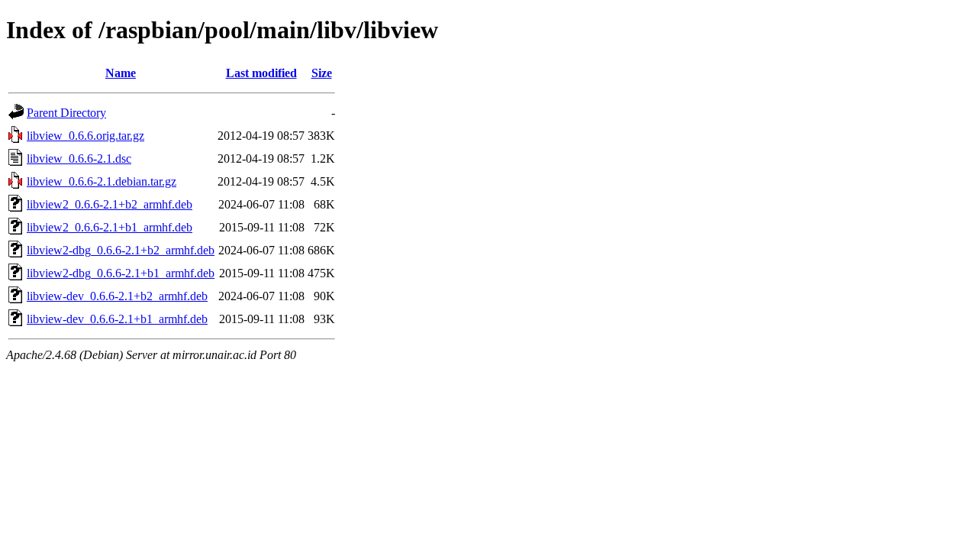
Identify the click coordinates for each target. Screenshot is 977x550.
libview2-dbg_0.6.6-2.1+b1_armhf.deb (120, 273)
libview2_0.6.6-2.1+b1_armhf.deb (109, 227)
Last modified (261, 72)
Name (120, 72)
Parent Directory (66, 112)
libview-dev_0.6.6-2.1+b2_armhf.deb (117, 296)
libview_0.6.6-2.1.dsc (79, 158)
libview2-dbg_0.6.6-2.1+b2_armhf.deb (120, 250)
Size (321, 72)
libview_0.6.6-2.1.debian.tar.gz (101, 181)
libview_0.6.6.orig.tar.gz (85, 135)
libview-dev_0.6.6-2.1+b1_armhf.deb (117, 318)
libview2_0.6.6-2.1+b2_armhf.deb (109, 204)
